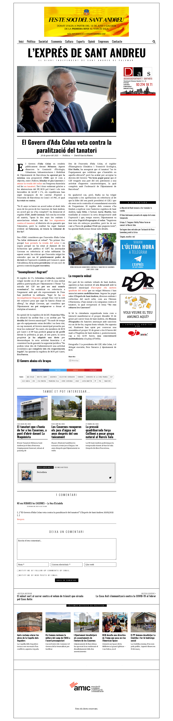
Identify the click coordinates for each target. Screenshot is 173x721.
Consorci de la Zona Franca (97, 377)
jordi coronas (67, 381)
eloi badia (26, 381)
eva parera (42, 381)
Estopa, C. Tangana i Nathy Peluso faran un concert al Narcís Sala (135, 223)
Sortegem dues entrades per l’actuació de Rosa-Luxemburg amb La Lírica (137, 231)
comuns (81, 377)
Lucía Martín (87, 381)
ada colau (30, 377)
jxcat (77, 381)
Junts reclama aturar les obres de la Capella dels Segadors (28, 637)
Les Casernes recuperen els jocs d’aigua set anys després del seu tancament (66, 431)
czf (111, 377)
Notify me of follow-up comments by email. (45, 570)
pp (95, 381)
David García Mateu (83, 155)
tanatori (107, 381)
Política (66, 155)
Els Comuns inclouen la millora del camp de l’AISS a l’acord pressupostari (58, 637)
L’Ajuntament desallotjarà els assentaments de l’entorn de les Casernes (85, 637)
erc (33, 381)
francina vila (54, 381)
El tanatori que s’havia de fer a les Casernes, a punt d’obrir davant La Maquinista (32, 431)
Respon (20, 519)
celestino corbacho (67, 377)
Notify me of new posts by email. (39, 575)
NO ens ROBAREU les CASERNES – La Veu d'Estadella (40, 503)
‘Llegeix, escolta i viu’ (127, 236)
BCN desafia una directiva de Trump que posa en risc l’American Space (114, 637)
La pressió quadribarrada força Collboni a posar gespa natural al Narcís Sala (100, 431)
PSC (100, 381)
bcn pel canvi (42, 377)
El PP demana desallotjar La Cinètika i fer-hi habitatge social (143, 637)
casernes (53, 377)
